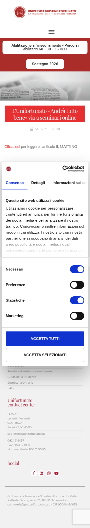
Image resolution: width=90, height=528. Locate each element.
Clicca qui (12, 146)
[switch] (77, 285)
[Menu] (51, 32)
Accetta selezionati (45, 355)
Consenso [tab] (15, 183)
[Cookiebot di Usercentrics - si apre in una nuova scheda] (63, 168)
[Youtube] (56, 473)
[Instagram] (49, 473)
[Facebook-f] (34, 473)
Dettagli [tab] (38, 183)
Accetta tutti (45, 338)
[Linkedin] (41, 473)
